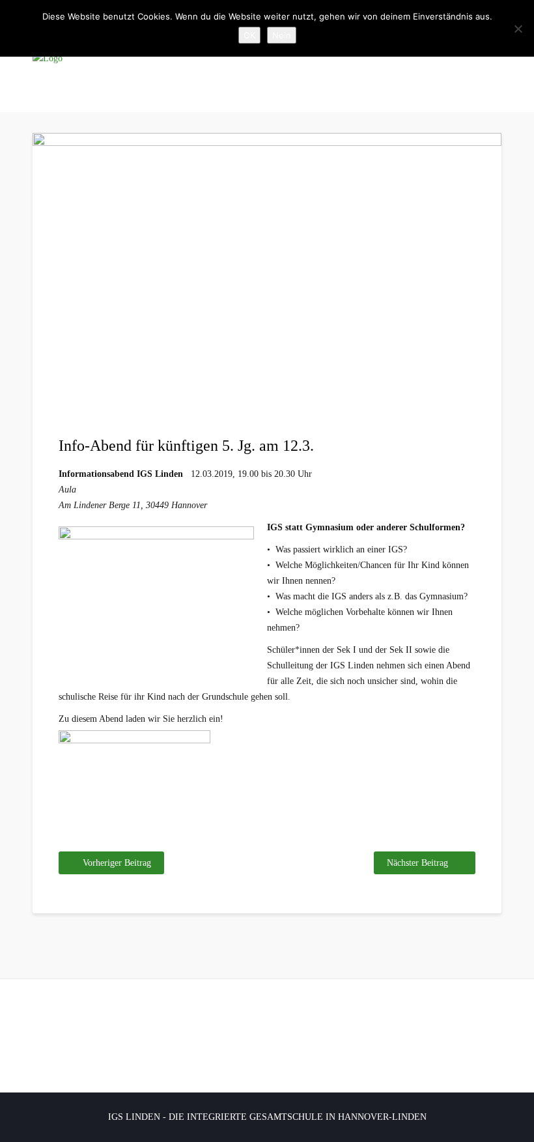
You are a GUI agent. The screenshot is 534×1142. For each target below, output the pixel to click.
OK (249, 35)
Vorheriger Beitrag (117, 863)
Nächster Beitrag (417, 863)
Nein (281, 35)
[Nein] (517, 28)
